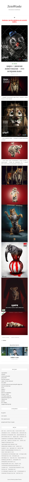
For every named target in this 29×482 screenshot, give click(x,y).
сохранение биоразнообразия (11, 465)
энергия (19, 473)
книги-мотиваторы (5, 386)
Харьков (23, 432)
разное (3, 401)
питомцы (5, 457)
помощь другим (7, 459)
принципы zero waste (8, 461)
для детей (3, 377)
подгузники (22, 457)
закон (23, 440)
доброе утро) (14, 357)
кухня (2, 387)
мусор (20, 448)
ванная (3, 391)
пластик (13, 457)
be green (14, 63)
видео (16, 436)
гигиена (3, 374)
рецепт (18, 463)
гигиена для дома (5, 376)
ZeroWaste (14, 6)
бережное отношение (9, 434)
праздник (17, 459)
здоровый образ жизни (9, 444)
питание (15, 455)
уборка (4, 469)
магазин (13, 448)
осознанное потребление (10, 453)
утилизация (21, 471)
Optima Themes (18, 479)
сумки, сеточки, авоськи (7, 381)
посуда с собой (5, 394)
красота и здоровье (6, 392)
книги (19, 446)
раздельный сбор (8, 463)
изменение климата (8, 446)
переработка (6, 455)
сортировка (4, 372)
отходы (22, 453)
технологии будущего (16, 467)
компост (3, 389)
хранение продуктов (6, 397)
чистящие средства (6, 396)
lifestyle (11, 430)
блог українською (5, 419)
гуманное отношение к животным (12, 438)
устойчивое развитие (9, 471)
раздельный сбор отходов (7, 422)
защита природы (15, 337)
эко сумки (3, 382)
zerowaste (6, 432)
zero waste (4, 416)
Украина (14, 432)
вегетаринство (7, 436)
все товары (4, 402)
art (4, 430)
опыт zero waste (8, 452)
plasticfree (20, 430)
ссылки (5, 467)
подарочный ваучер (6, 404)
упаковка (12, 469)
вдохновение (21, 434)
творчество (4, 399)
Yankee (4, 340)
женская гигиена (5, 379)
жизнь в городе (5, 337)
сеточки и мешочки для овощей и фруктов (11, 384)
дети (4, 440)
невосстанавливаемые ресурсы (11, 450)
